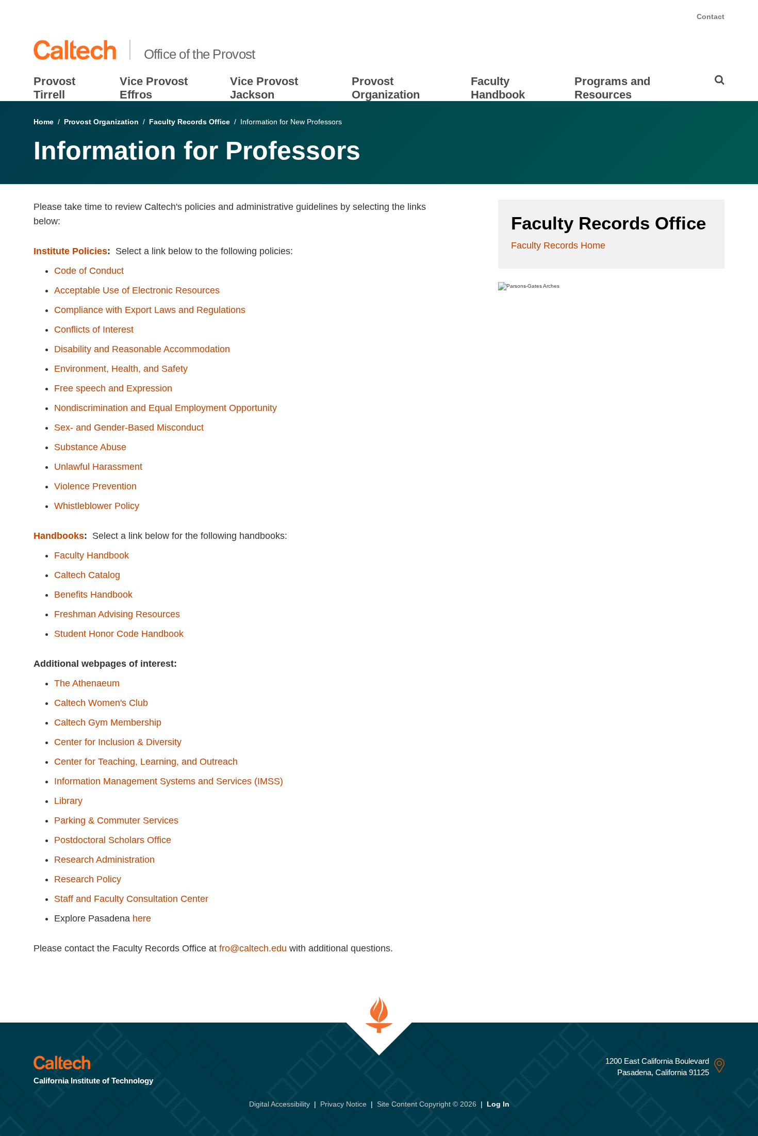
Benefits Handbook (93, 594)
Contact (710, 16)
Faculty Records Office (189, 122)
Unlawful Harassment (98, 467)
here (142, 918)
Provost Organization (386, 88)
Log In (498, 1104)
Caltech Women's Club (101, 703)
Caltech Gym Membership (107, 722)
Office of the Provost (199, 54)
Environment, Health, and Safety (121, 369)
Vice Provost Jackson (264, 88)
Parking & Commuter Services (116, 820)
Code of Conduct (89, 271)
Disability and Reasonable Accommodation (142, 349)
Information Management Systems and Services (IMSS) (168, 781)
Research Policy (87, 879)
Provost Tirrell (54, 88)
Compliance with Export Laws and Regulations (149, 310)
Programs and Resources (612, 88)
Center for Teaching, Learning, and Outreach (146, 761)
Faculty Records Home (558, 245)
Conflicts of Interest (94, 329)
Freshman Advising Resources (117, 614)
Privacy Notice (343, 1104)
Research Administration (104, 859)
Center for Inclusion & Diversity (118, 742)
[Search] (719, 80)
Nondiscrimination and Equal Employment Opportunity (165, 408)
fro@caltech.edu (253, 948)
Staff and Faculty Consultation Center (131, 899)
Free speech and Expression (113, 388)
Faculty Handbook (498, 88)
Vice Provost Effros (154, 88)
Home (44, 122)
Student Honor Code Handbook (119, 634)
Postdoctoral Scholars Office (112, 840)
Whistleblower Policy (96, 506)
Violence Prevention (95, 486)
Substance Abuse (90, 447)
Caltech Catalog (87, 575)
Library (68, 801)
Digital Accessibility (279, 1104)
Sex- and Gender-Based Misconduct (129, 427)
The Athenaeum (87, 683)
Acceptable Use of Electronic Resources (137, 290)
